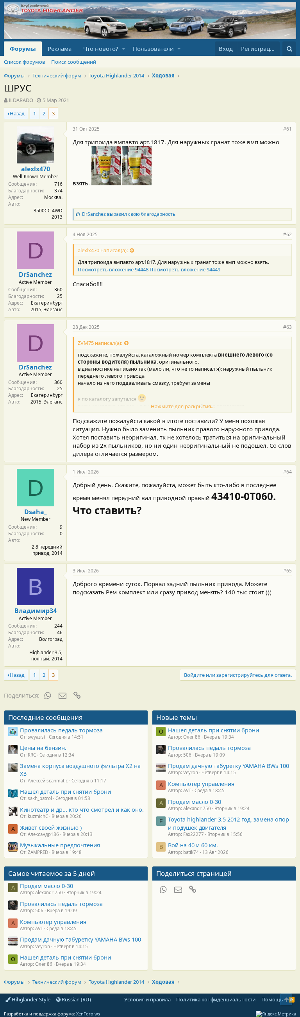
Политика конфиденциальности (215, 999)
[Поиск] (289, 48)
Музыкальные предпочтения (60, 845)
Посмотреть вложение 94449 (185, 269)
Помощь (272, 999)
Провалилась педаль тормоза (61, 730)
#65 (287, 570)
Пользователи (153, 48)
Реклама (59, 48)
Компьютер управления (201, 783)
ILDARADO (21, 100)
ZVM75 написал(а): (100, 342)
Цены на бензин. (43, 748)
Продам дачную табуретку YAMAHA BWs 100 (228, 765)
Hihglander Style (30, 999)
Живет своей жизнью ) (51, 827)
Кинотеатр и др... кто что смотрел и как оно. (82, 809)
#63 (287, 327)
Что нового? (100, 48)
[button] (123, 48)
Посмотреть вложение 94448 (113, 269)
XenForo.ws (88, 1014)
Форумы (23, 48)
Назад (17, 113)
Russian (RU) (76, 999)
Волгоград (50, 639)
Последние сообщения (45, 717)
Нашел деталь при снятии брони (65, 791)
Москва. (53, 197)
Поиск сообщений (73, 61)
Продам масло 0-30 (194, 801)
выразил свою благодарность (128, 214)
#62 (287, 234)
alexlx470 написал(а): (103, 250)
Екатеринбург (46, 303)
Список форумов (24, 61)
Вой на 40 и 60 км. (193, 845)
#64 (287, 471)
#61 (287, 129)
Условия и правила (147, 999)
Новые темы (176, 717)
